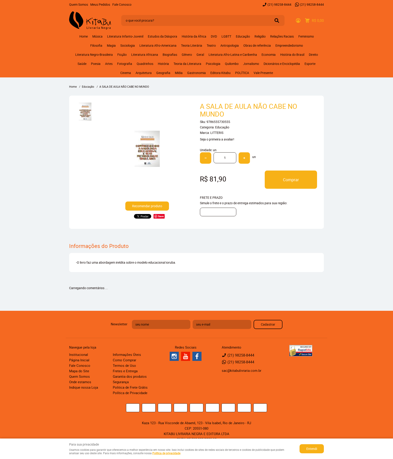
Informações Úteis (127, 354)
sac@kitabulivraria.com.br (241, 370)
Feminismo (306, 36)
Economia (269, 54)
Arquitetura (144, 73)
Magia (111, 45)
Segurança (121, 382)
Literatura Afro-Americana (157, 45)
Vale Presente (263, 73)
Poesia (96, 63)
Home (83, 36)
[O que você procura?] (276, 20)
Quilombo (232, 63)
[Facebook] (197, 356)
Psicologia (213, 63)
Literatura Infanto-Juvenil (125, 36)
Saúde (82, 63)
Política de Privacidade (130, 392)
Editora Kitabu (220, 73)
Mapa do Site (79, 371)
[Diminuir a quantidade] (205, 158)
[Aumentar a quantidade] (244, 158)
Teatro (211, 45)
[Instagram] (174, 356)
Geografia (163, 73)
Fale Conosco (121, 4)
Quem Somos (78, 4)
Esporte (310, 63)
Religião (260, 36)
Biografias (170, 54)
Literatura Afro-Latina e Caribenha (233, 54)
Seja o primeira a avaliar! (217, 139)
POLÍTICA (242, 73)
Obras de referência (257, 45)
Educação (243, 36)
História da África (194, 36)
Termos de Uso (124, 365)
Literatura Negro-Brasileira (94, 54)
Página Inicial (79, 360)
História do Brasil (292, 54)
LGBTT (226, 36)
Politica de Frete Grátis (130, 387)
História (163, 63)
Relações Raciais (282, 36)
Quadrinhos (145, 63)
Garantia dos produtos (130, 376)
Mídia (179, 73)
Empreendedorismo (289, 45)
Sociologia (127, 45)
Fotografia (124, 63)
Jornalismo (251, 63)
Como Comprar (124, 360)
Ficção (122, 54)
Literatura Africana (144, 54)
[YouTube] (185, 356)
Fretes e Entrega (125, 371)
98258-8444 (279, 4)
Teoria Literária (191, 45)
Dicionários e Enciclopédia (282, 63)
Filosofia (96, 45)
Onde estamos (80, 382)
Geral (200, 54)
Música (97, 36)
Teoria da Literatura (187, 63)
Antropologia (229, 45)
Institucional (78, 354)
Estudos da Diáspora (162, 36)
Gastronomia (196, 73)
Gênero (187, 54)
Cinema (125, 73)
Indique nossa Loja (83, 387)
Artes (109, 63)
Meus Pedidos (100, 4)
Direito (313, 54)
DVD (214, 36)
